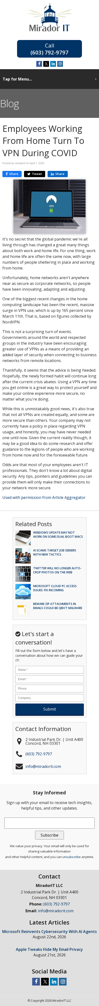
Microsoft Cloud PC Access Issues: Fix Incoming (55, 588)
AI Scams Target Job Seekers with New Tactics (54, 552)
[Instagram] (60, 64)
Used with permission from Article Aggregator (44, 497)
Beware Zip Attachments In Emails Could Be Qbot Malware (57, 606)
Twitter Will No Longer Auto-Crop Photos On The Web (57, 570)
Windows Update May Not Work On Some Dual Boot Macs (58, 534)
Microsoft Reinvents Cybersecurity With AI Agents (49, 931)
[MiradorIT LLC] (49, 30)
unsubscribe (71, 857)
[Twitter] (46, 64)
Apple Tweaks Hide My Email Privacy (49, 949)
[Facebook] (39, 64)
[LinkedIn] (53, 64)
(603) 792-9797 (49, 52)
